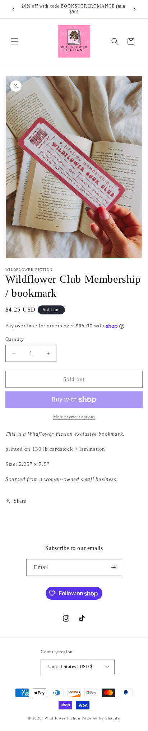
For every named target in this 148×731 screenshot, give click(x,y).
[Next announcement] (135, 9)
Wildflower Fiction (62, 718)
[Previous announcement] (13, 9)
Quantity (14, 339)
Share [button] (20, 501)
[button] (14, 41)
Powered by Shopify (101, 718)
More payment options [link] (74, 416)
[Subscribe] (114, 567)
